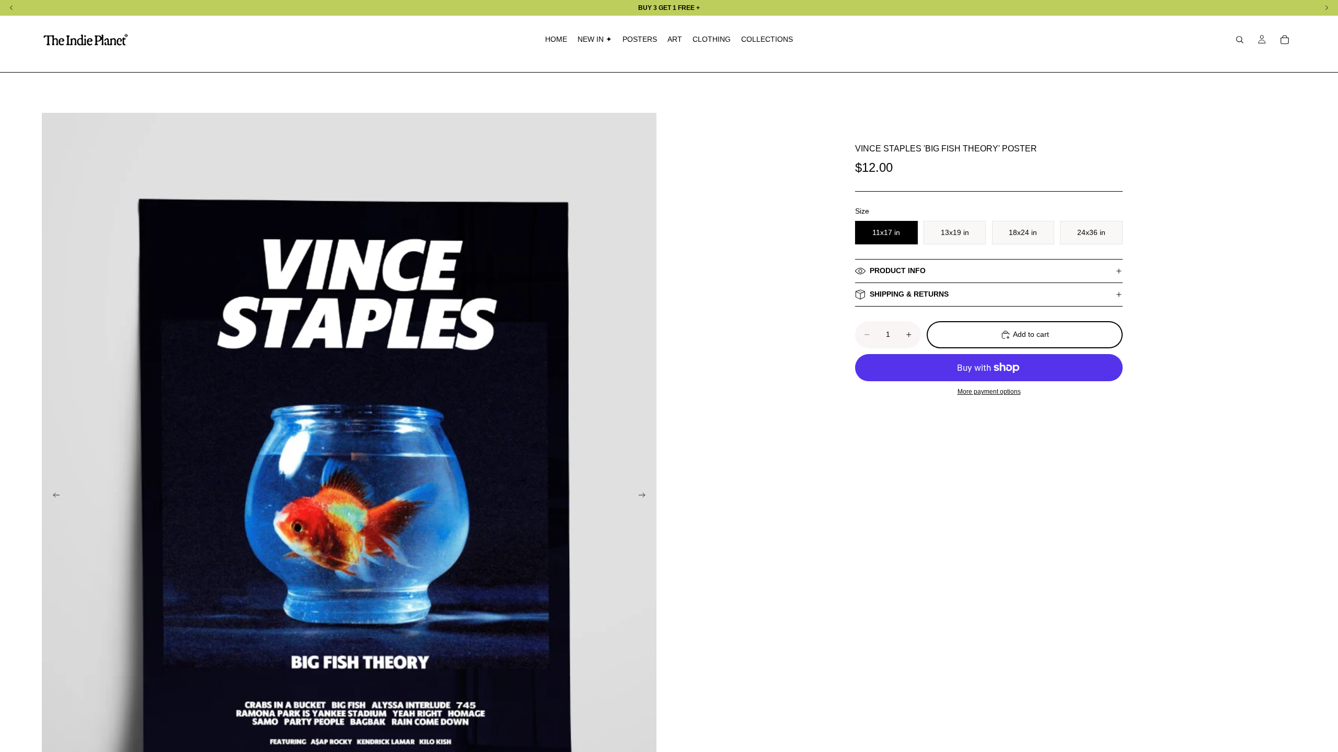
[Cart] (1284, 39)
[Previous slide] (53, 496)
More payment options (989, 391)
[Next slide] (644, 496)
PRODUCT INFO (898, 270)
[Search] (1239, 39)
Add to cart (1031, 334)
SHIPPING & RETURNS (909, 294)
